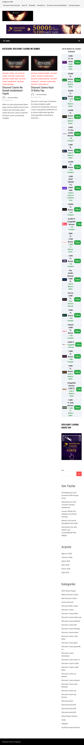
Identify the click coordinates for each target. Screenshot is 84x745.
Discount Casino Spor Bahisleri (57, 5)
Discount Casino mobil (69, 663)
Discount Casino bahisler (40, 79)
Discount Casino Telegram (11, 742)
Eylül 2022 (65, 572)
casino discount (67, 602)
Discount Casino (8, 73)
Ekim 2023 (65, 565)
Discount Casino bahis (16, 76)
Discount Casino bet (69, 625)
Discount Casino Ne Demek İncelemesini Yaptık (12, 90)
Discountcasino (67, 701)
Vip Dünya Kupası (74, 5)
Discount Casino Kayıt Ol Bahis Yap (42, 89)
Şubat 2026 (65, 561)
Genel (63, 720)
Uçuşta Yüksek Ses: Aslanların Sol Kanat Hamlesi (69, 514)
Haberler (64, 723)
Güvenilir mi (41, 5)
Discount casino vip (68, 690)
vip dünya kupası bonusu (70, 727)
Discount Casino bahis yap (71, 617)
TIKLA (77, 62)
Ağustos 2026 (66, 553)
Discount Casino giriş (10, 79)
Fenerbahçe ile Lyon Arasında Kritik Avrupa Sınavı (69, 495)
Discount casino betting (70, 628)
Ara (62, 470)
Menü (8, 41)
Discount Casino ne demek (40, 73)
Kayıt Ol (24, 5)
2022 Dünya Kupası (68, 591)
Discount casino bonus (70, 632)
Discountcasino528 (68, 704)
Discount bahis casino (69, 606)
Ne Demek (32, 5)
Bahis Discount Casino (69, 594)
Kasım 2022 (65, 568)
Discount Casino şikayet (40, 84)
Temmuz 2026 (66, 557)
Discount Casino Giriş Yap (11, 5)
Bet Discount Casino (69, 598)
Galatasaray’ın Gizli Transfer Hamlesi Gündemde (68, 505)
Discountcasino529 (68, 708)
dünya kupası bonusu (69, 716)
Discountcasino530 (68, 712)
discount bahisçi (13, 97)
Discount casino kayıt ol (70, 659)
